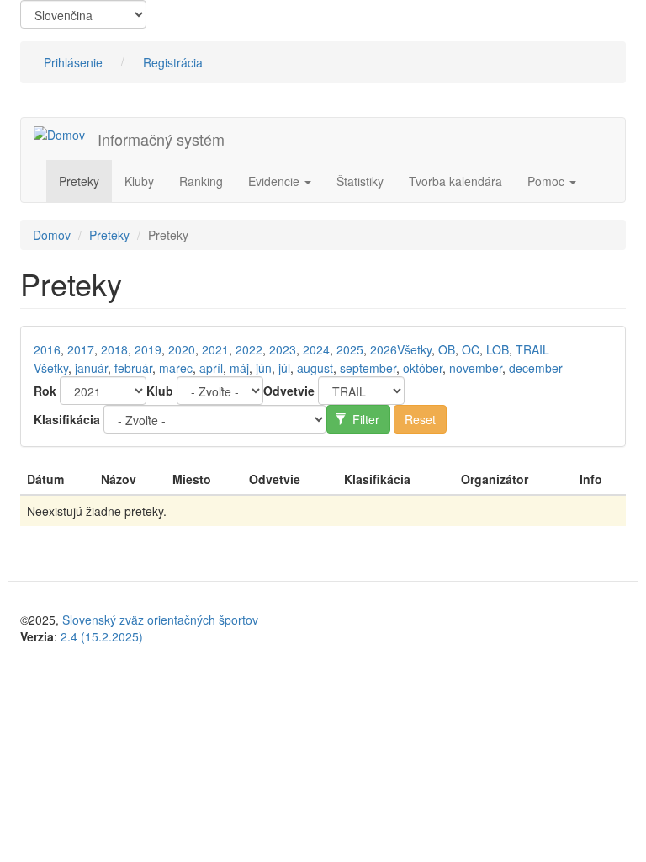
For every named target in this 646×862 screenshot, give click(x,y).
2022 (249, 349)
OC (470, 349)
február (133, 367)
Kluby (139, 181)
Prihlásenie (73, 62)
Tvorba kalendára (455, 181)
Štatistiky (360, 181)
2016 (47, 349)
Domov (52, 234)
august (315, 367)
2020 (181, 349)
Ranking (201, 181)
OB (446, 349)
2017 (80, 349)
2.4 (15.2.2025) (102, 636)
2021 (215, 349)
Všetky (414, 349)
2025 (349, 349)
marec (176, 367)
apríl (211, 367)
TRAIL (532, 349)
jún (264, 367)
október (422, 367)
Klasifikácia (67, 419)
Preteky (79, 181)
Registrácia (173, 62)
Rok (45, 390)
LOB (497, 349)
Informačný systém (161, 139)
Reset (420, 419)
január (91, 367)
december (536, 367)
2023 (282, 349)
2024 (316, 349)
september (368, 367)
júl (284, 367)
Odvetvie (289, 390)
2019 (148, 349)
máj (239, 367)
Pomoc (547, 181)
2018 (114, 349)
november (475, 367)
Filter (364, 419)
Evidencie (275, 181)
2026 (383, 349)
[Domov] (66, 134)
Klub (159, 390)
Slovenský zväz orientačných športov (160, 619)
